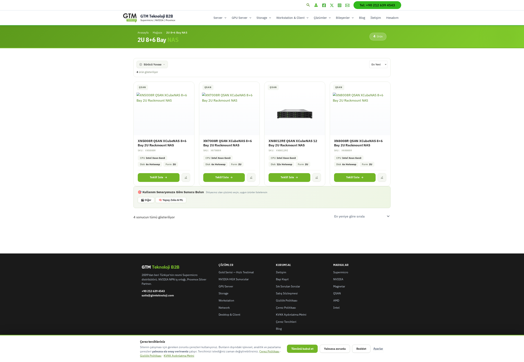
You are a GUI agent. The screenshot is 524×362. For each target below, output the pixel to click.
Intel (336, 307)
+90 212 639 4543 (153, 291)
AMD (336, 300)
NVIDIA (338, 279)
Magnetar (339, 286)
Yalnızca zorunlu (335, 349)
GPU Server (239, 18)
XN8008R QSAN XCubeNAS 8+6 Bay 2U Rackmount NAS (358, 143)
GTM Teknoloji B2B (156, 16)
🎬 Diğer (146, 200)
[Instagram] (340, 5)
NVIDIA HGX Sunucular (234, 279)
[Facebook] (324, 5)
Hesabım (392, 18)
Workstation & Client (290, 18)
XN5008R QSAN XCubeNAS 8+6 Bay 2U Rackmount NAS (162, 143)
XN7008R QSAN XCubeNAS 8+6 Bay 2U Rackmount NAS (227, 143)
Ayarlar (378, 348)
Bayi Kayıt (282, 279)
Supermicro (340, 272)
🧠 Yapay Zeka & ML (171, 200)
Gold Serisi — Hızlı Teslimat (236, 272)
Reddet (361, 349)
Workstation (226, 300)
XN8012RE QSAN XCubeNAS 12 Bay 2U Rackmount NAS (293, 143)
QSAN (337, 293)
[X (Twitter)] (332, 5)
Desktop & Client (229, 314)
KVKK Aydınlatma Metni (291, 314)
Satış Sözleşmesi (287, 293)
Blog (362, 18)
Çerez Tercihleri (286, 322)
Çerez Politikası (286, 307)
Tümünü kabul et (302, 349)
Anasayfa (143, 32)
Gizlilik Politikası (286, 300)
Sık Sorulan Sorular (288, 286)
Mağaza (157, 32)
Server (217, 18)
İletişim (375, 18)
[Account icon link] (316, 5)
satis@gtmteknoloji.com (158, 295)
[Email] (347, 5)
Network (224, 307)
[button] (308, 5)
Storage (261, 18)
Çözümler (320, 18)
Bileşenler (343, 18)
